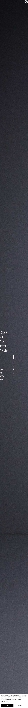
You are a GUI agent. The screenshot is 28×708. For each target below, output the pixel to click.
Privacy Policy (18, 699)
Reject (20, 705)
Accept (7, 705)
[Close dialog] (25, 2)
